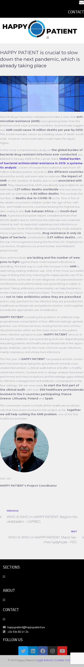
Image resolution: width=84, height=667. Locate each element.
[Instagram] (52, 651)
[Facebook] (43, 651)
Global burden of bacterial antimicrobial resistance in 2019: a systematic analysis (41, 163)
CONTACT (76, 12)
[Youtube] (62, 651)
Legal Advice (44, 660)
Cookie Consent (65, 660)
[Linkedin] (33, 651)
